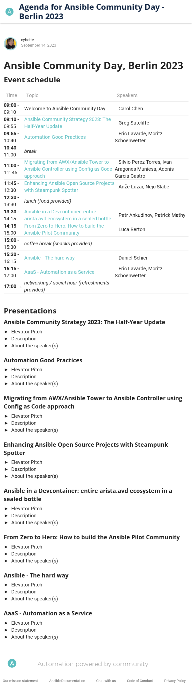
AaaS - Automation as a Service (59, 272)
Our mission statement (20, 681)
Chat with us (106, 681)
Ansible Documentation (67, 681)
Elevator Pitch (26, 332)
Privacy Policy (175, 681)
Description (23, 339)
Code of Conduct (140, 681)
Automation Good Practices (55, 137)
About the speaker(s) (34, 346)
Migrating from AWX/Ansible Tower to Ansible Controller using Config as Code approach (68, 169)
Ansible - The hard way (49, 258)
